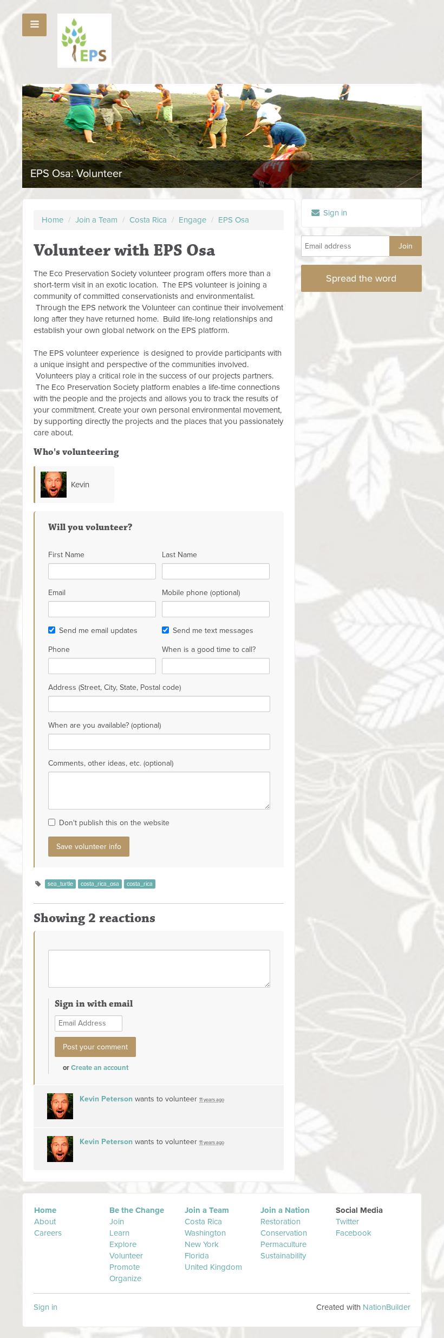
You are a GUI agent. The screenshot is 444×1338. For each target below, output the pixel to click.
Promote (124, 1267)
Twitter (347, 1221)
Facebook (353, 1233)
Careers (48, 1233)
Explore (122, 1244)
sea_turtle (60, 883)
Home (52, 220)
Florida (197, 1256)
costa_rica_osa (100, 883)
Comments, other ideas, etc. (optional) (110, 763)
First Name (66, 554)
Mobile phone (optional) (201, 592)
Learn (119, 1233)
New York (202, 1244)
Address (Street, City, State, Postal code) (114, 687)
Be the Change (136, 1210)
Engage (192, 220)
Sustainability (283, 1256)
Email (57, 592)
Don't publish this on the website (114, 822)
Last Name (179, 554)
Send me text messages (213, 630)
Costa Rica (149, 220)
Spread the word (361, 278)
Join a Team (96, 220)
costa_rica (140, 883)
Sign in (334, 213)
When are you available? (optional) (104, 725)
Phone (59, 649)
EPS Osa (233, 220)
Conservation (283, 1233)
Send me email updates (98, 630)
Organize (125, 1278)
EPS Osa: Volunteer (76, 173)
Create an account (99, 1067)
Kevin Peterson (106, 1099)
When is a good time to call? (209, 649)
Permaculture (283, 1244)
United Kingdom (214, 1267)
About (45, 1221)
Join (116, 1221)
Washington (205, 1233)
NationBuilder (386, 1307)
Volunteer (126, 1256)
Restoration (280, 1221)
